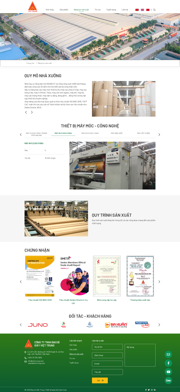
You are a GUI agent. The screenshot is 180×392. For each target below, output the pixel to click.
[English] (142, 10)
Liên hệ (125, 9)
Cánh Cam (63, 390)
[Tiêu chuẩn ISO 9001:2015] (70, 276)
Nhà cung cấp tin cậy (137, 300)
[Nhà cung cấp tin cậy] (137, 276)
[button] (26, 112)
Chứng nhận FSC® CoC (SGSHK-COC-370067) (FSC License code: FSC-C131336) (37, 303)
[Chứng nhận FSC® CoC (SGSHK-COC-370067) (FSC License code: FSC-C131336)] (37, 276)
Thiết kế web (50, 390)
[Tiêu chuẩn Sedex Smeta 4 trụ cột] (103, 276)
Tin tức (98, 9)
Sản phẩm (64, 9)
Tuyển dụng (111, 9)
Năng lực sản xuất (81, 9)
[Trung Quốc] (147, 10)
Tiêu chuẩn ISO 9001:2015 (70, 300)
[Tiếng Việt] (137, 10)
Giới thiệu (50, 9)
